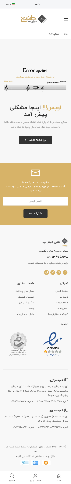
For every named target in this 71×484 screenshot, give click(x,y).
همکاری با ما (62, 302)
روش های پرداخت (25, 291)
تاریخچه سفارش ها (58, 314)
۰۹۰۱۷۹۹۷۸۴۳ (20, 427)
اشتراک (38, 213)
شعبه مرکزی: (56, 380)
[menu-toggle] (66, 18)
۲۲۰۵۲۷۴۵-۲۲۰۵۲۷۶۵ (49, 401)
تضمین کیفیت (26, 297)
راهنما (31, 308)
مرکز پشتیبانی (26, 302)
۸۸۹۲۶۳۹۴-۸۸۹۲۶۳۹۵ (50, 427)
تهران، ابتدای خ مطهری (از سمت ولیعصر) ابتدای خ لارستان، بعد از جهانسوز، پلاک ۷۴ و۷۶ (36, 419)
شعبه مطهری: (56, 410)
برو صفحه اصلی (37, 140)
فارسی (8, 4)
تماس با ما (63, 308)
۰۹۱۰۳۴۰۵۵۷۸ (57, 257)
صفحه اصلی (61, 291)
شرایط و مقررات (25, 314)
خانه (65, 34)
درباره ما (64, 297)
